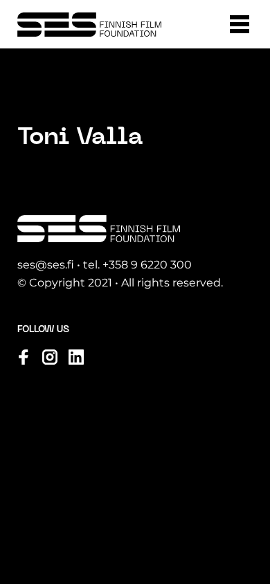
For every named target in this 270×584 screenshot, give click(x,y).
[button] (239, 24)
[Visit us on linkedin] (76, 357)
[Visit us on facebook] (23, 357)
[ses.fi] (89, 24)
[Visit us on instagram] (50, 357)
